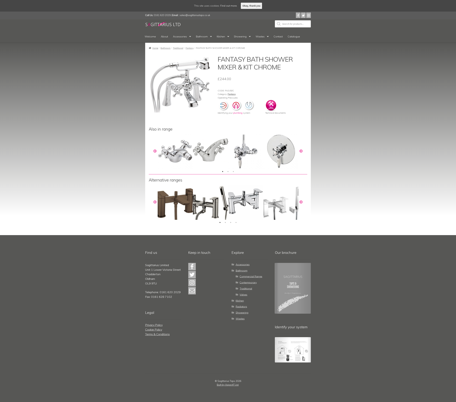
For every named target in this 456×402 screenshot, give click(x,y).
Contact (278, 36)
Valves (243, 294)
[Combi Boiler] (224, 105)
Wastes (260, 36)
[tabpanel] (175, 151)
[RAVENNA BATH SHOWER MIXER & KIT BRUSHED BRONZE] (175, 202)
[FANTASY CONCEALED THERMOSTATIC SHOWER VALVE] (281, 151)
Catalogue (294, 36)
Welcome (150, 36)
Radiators (241, 306)
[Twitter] (303, 15)
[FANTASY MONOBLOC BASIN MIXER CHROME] (210, 151)
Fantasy (190, 48)
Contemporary (248, 282)
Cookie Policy (153, 329)
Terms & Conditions (157, 334)
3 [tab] (233, 171)
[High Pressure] (236, 105)
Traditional (178, 48)
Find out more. (228, 5)
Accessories (180, 36)
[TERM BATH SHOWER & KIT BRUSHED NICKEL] (210, 202)
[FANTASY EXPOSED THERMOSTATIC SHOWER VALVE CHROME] (245, 151)
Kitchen (221, 36)
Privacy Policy (154, 325)
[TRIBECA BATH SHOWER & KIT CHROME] (245, 202)
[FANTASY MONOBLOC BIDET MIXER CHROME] (175, 151)
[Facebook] (298, 15)
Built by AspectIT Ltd (228, 384)
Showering (240, 36)
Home (155, 48)
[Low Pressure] (249, 105)
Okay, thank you (251, 5)
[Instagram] (308, 15)
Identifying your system (234, 112)
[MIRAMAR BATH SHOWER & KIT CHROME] (281, 202)
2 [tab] (228, 171)
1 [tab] (222, 171)
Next (301, 151)
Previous (155, 151)
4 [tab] (236, 222)
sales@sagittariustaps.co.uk (195, 15)
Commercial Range (251, 276)
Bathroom (202, 36)
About (164, 36)
